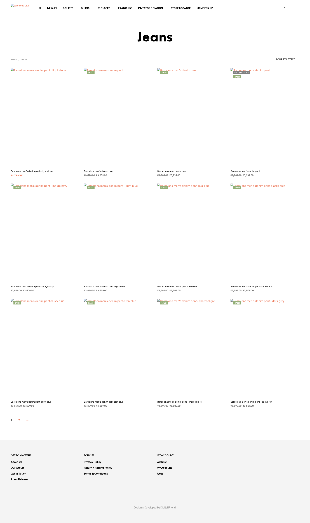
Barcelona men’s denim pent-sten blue (103, 401)
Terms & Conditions (96, 473)
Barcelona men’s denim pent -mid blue (177, 286)
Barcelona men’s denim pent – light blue (104, 286)
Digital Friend (168, 507)
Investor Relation (150, 8)
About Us (16, 461)
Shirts (85, 8)
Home (14, 60)
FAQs (160, 473)
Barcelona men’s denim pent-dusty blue (31, 401)
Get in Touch (18, 473)
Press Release (19, 479)
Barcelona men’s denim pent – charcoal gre (179, 401)
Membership (205, 8)
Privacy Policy (92, 461)
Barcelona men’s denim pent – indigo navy (32, 286)
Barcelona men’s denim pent (98, 171)
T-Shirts (68, 8)
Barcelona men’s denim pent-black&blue (251, 286)
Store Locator (181, 8)
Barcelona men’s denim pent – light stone (32, 171)
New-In (52, 8)
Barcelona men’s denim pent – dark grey (251, 401)
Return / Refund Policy (98, 467)
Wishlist (161, 461)
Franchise (125, 8)
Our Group (17, 467)
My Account (164, 467)
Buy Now (16, 176)
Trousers (104, 8)
